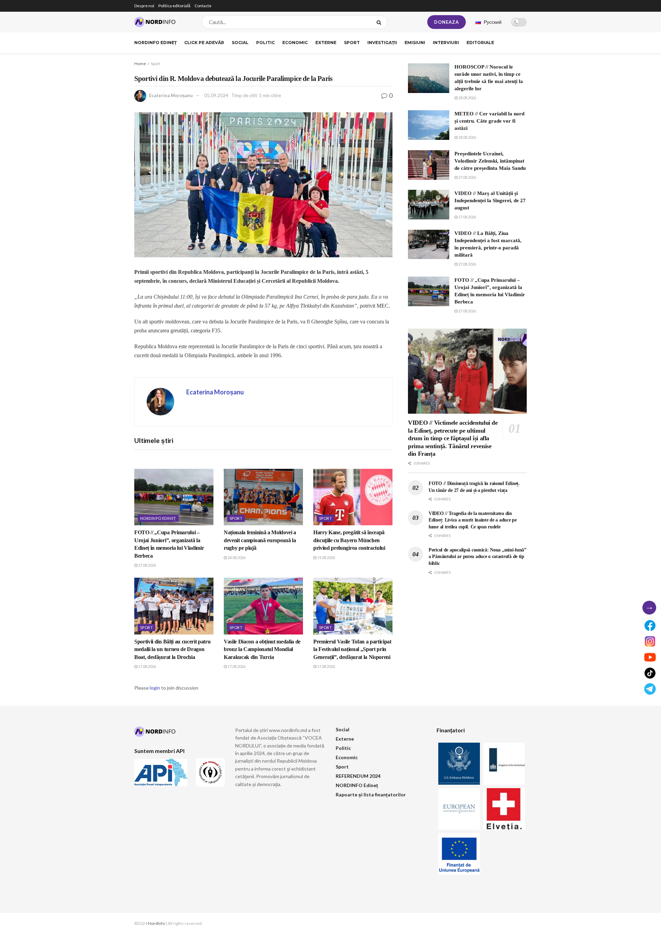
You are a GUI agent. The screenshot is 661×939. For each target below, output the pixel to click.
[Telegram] (650, 689)
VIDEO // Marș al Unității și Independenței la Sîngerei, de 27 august (490, 200)
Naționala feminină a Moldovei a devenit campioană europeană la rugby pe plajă (260, 540)
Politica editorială (174, 5)
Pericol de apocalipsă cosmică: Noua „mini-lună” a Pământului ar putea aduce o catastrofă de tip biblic (477, 556)
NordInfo (156, 923)
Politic (265, 42)
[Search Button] (380, 22)
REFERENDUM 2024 (358, 776)
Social (240, 42)
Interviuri (446, 42)
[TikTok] (650, 673)
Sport (352, 42)
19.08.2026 (325, 557)
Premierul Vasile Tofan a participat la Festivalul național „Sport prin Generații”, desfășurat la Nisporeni (352, 649)
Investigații (382, 42)
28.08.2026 (467, 97)
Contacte (203, 5)
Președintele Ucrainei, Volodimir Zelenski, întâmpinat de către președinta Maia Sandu (490, 161)
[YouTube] (650, 657)
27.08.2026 (146, 565)
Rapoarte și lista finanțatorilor (371, 794)
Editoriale (480, 42)
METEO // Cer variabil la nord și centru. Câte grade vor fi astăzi (489, 121)
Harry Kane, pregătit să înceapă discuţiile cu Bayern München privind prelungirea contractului (349, 540)
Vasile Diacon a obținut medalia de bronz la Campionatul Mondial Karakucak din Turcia (262, 649)
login (155, 688)
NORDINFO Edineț (155, 42)
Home (140, 63)
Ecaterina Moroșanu (171, 95)
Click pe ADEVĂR (204, 42)
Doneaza (446, 22)
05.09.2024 (216, 95)
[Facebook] (650, 625)
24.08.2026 (236, 557)
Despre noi (144, 5)
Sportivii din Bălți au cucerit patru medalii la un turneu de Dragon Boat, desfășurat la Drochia (172, 649)
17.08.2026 (146, 666)
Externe (325, 42)
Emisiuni (415, 42)
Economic (295, 42)
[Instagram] (650, 641)
